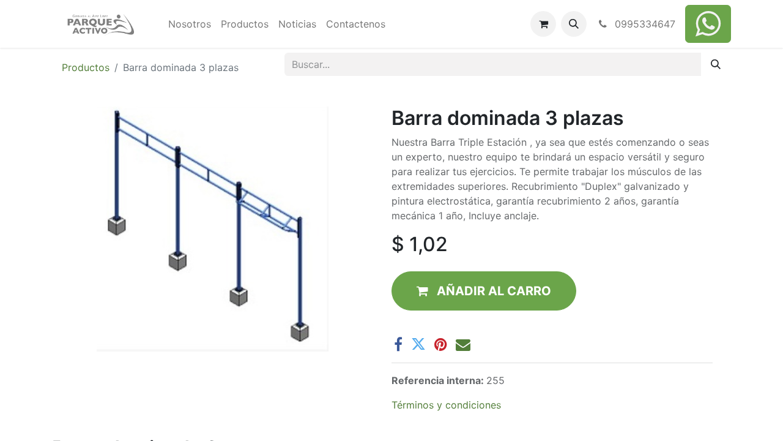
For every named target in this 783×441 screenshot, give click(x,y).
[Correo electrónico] (463, 344)
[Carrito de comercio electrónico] (543, 24)
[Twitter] (418, 344)
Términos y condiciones (446, 405)
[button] (574, 24)
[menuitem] (189, 24)
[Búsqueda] (715, 64)
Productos (85, 67)
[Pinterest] (440, 344)
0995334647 (643, 24)
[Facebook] (398, 344)
